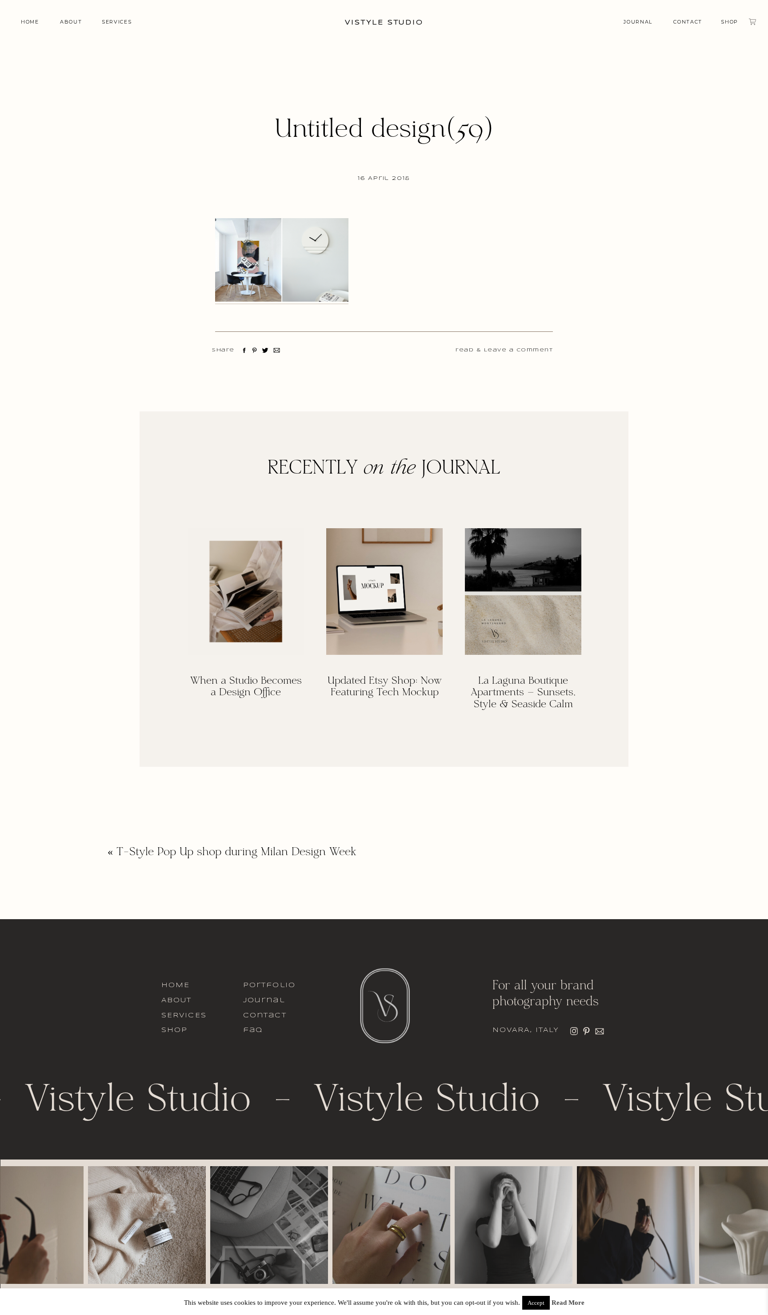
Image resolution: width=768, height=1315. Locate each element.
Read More (568, 1302)
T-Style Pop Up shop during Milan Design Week (236, 852)
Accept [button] (536, 1302)
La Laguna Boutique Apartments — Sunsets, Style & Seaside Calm (523, 693)
